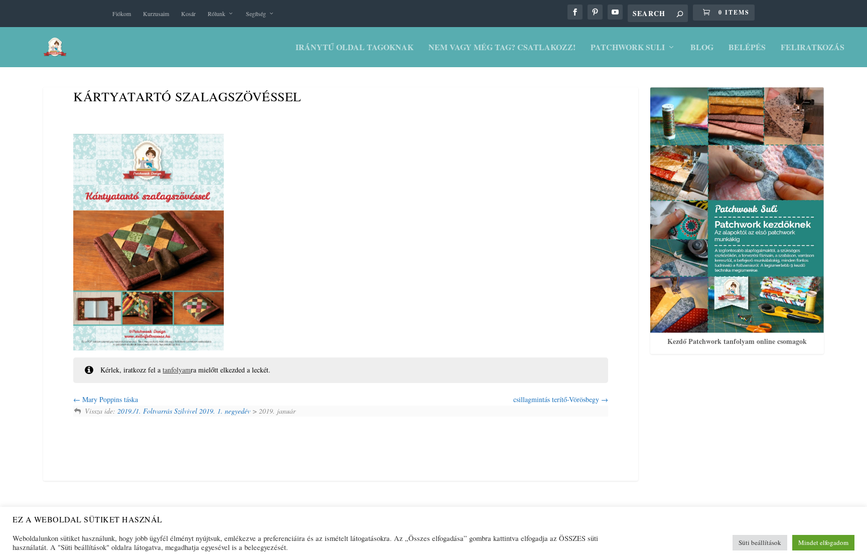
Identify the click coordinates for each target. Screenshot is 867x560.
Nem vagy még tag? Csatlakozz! (501, 48)
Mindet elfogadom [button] (823, 542)
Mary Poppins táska (109, 399)
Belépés (747, 48)
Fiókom (121, 14)
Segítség (256, 14)
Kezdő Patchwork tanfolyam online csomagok (737, 341)
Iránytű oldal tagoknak (354, 48)
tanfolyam (177, 370)
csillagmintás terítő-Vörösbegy (557, 399)
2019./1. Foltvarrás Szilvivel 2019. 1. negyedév (183, 411)
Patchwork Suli (628, 48)
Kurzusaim (156, 14)
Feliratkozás (812, 48)
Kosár (188, 14)
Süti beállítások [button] (760, 542)
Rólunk (216, 14)
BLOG (701, 48)
